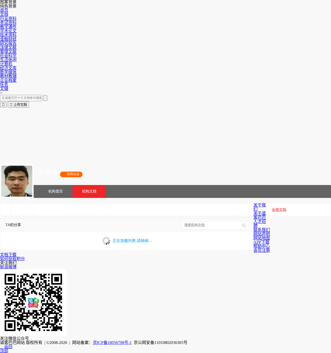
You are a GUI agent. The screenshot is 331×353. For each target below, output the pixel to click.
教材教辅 (8, 76)
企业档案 (8, 80)
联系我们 (261, 230)
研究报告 (8, 43)
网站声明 (261, 234)
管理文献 (8, 51)
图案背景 (8, 2)
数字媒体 (8, 72)
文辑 (4, 88)
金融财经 (8, 39)
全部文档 (279, 210)
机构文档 (89, 191)
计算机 (6, 64)
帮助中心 (261, 246)
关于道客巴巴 (259, 215)
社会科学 (8, 55)
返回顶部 (6, 348)
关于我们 (259, 207)
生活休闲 (8, 60)
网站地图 (261, 238)
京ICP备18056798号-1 (112, 342)
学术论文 (8, 31)
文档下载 (8, 254)
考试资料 (8, 22)
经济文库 (8, 68)
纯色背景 (8, 6)
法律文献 (8, 47)
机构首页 (55, 191)
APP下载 (261, 242)
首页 (4, 10)
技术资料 (8, 35)
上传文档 (18, 105)
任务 (4, 84)
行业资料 (8, 18)
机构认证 (71, 174)
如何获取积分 (12, 258)
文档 (4, 14)
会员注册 (261, 250)
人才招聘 (259, 223)
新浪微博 (8, 267)
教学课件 (8, 27)
